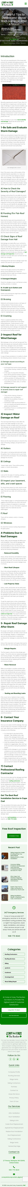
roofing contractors (14, 781)
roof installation (12, 817)
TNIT (24, 1185)
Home (3, 34)
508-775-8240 (12, 819)
